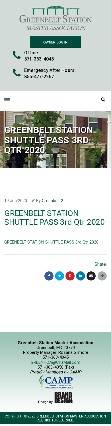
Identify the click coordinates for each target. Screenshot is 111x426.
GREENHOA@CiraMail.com (55, 362)
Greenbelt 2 (52, 200)
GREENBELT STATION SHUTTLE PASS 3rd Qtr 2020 (51, 242)
